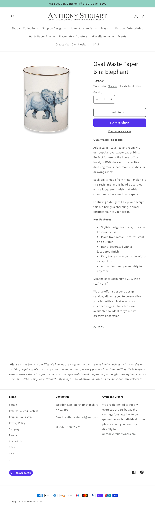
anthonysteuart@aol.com (81, 417)
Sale (11, 453)
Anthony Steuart (35, 501)
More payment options (119, 131)
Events (13, 435)
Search (13, 405)
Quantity (97, 92)
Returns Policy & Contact (23, 411)
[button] (13, 16)
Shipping (112, 86)
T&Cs (12, 447)
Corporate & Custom (21, 417)
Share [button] (101, 326)
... (10, 459)
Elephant (129, 202)
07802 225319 (76, 427)
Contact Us (15, 441)
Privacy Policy (17, 423)
